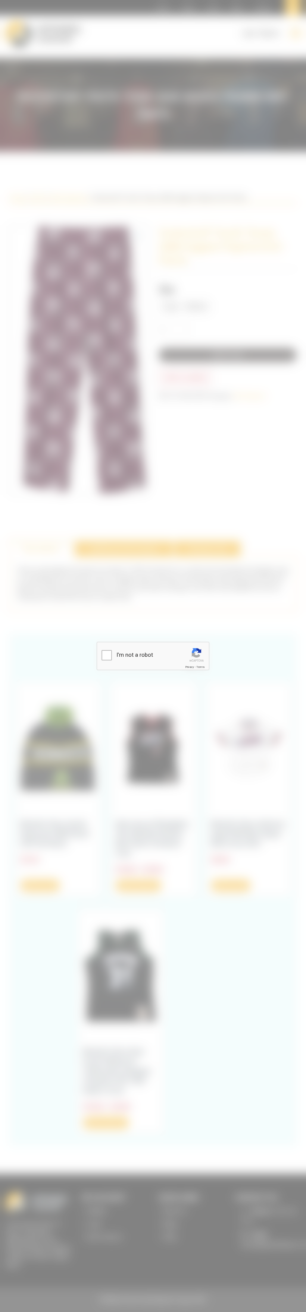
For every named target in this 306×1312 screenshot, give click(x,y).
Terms (200, 667)
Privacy (189, 667)
